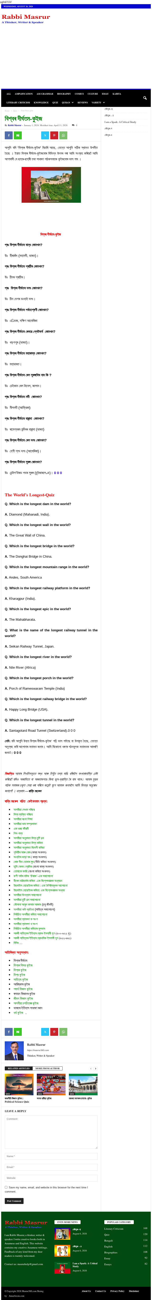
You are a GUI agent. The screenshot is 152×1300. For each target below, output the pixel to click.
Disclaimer (134, 1291)
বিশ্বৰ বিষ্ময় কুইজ (23, 965)
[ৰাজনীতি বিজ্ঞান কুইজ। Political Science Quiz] (19, 1084)
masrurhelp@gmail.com (30, 1264)
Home (7, 110)
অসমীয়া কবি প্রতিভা (24, 909)
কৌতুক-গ (108, 128)
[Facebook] (9, 135)
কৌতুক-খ (108, 135)
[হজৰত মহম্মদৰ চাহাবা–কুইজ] (83, 1084)
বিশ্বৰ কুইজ (20, 970)
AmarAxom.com (16, 1295)
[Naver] (18, 135)
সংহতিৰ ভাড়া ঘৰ (22, 857)
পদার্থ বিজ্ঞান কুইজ (23, 989)
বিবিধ (16, 943)
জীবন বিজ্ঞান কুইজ (23, 998)
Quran (66, 102)
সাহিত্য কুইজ (21, 979)
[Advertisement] (76, 59)
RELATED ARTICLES (18, 1068)
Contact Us (100, 1291)
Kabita (117, 93)
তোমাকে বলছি (21, 871)
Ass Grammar (45, 93)
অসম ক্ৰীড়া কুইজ (44, 1098)
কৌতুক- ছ (109, 109)
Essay (105, 93)
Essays (107, 1264)
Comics (79, 93)
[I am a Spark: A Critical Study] (62, 1268)
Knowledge (41, 102)
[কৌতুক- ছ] (62, 1234)
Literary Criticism (18, 102)
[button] (145, 98)
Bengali (108, 1240)
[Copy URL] (36, 135)
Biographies (110, 1252)
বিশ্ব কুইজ (19, 974)
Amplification (24, 93)
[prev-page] (91, 1068)
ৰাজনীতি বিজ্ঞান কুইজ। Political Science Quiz (17, 1099)
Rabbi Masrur (14, 125)
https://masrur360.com (38, 1050)
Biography (64, 93)
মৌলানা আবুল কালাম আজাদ (27, 904)
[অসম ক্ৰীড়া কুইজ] (51, 1084)
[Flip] (27, 135)
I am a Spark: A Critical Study (120, 122)
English (108, 1246)
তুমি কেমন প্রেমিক (23, 866)
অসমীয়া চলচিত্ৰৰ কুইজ (26, 1003)
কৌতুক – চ (109, 115)
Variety (96, 102)
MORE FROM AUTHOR (47, 1068)
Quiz (55, 102)
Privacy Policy (117, 1291)
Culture (93, 93)
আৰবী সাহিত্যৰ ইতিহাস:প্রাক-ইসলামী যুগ (34, 933)
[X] (45, 135)
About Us (86, 1291)
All (9, 93)
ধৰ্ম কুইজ (18, 1012)
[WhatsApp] (63, 135)
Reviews (83, 102)
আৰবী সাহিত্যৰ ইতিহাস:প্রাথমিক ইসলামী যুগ (36, 938)
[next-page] (96, 1068)
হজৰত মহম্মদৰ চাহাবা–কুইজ (80, 1098)
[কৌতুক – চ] (62, 1251)
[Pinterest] (54, 135)
